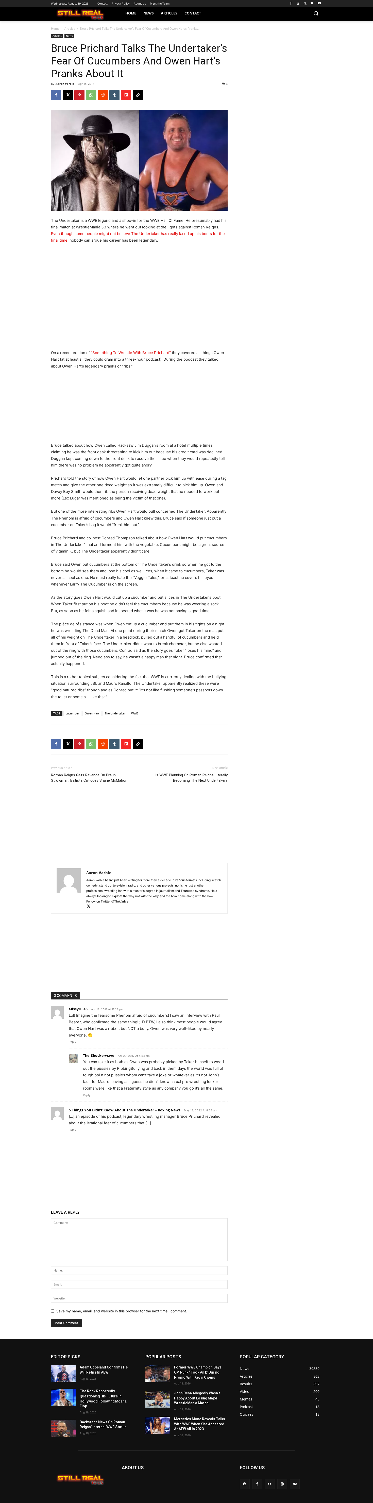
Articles (69, 28)
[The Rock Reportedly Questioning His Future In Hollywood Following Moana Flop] (63, 1397)
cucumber (72, 713)
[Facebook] (291, 4)
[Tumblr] (114, 95)
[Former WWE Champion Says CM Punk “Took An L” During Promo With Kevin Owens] (157, 1373)
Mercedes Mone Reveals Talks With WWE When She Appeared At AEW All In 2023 (199, 1424)
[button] (316, 13)
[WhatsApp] (91, 95)
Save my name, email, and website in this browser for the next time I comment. (121, 1311)
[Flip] (126, 95)
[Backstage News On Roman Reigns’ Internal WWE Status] (63, 1428)
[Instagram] (298, 4)
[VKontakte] (295, 1484)
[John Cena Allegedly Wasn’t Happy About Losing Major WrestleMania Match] (157, 1399)
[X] (305, 4)
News (69, 36)
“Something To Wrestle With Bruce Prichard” (131, 352)
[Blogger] (245, 1484)
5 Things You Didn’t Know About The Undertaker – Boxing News (124, 1110)
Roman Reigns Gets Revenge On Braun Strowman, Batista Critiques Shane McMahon (89, 778)
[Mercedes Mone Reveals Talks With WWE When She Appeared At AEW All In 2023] (157, 1425)
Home (55, 28)
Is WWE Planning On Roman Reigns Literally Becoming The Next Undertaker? (191, 778)
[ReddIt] (103, 95)
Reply (72, 1042)
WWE (134, 713)
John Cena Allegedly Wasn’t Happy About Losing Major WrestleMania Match (197, 1398)
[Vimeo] (312, 4)
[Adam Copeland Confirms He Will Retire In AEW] (63, 1373)
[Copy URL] (138, 95)
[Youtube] (319, 4)
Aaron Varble (65, 84)
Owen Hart (92, 713)
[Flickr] (270, 1484)
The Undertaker (115, 713)
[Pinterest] (79, 95)
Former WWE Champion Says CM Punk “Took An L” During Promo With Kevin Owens (198, 1372)
